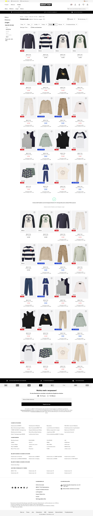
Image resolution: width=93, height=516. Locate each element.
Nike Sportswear (14, 440)
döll (65, 440)
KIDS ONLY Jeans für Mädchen (71, 425)
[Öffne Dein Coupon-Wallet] (71, 5)
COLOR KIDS (49, 440)
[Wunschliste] (83, 5)
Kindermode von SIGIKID (52, 458)
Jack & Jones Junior (33, 444)
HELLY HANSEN (14, 446)
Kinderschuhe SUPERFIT (16, 425)
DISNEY (12, 442)
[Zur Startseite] (19, 482)
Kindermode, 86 (50, 473)
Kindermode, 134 (68, 470)
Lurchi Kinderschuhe (51, 446)
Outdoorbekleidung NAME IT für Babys (55, 434)
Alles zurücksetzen (37, 27)
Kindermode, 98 (50, 470)
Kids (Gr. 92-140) (33, 16)
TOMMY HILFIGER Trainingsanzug (18, 430)
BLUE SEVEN (31, 440)
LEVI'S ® (30, 442)
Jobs (33, 512)
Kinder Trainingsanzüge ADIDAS (18, 434)
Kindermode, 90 (68, 473)
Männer (13, 4)
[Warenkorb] (87, 5)
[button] (71, 19)
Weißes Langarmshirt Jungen (53, 430)
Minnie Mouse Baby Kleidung (35, 432)
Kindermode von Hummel (16, 456)
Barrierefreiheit (59, 512)
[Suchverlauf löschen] (87, 8)
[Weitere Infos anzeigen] (28, 61)
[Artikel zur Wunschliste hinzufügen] (34, 33)
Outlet (8, 1)
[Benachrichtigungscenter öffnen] (79, 4)
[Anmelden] (75, 5)
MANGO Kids (67, 446)
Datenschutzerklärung (26, 410)
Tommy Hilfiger (14, 444)
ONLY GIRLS (49, 444)
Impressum (50, 512)
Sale (28, 24)
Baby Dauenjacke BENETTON (35, 427)
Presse (27, 512)
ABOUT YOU (42, 16)
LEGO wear (67, 444)
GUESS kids (67, 442)
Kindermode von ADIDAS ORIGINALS (19, 458)
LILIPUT (30, 446)
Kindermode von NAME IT (34, 456)
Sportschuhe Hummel (69, 432)
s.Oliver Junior (68, 448)
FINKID (48, 442)
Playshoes (31, 448)
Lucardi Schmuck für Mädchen (53, 427)
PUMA (48, 448)
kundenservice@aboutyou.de (37, 411)
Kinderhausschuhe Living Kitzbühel (72, 427)
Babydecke (49, 425)
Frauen (6, 4)
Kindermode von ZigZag (34, 458)
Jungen (26, 16)
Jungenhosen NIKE (51, 432)
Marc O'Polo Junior (15, 448)
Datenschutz (39, 512)
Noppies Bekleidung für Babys (35, 430)
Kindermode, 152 (14, 473)
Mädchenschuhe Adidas (16, 432)
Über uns (22, 512)
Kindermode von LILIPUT (70, 456)
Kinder (19, 4)
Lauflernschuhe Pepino (34, 434)
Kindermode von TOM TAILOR (71, 458)
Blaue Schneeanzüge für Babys (18, 427)
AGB (45, 512)
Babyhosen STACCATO (70, 430)
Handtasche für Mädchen (34, 425)
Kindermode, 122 (32, 470)
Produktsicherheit (69, 512)
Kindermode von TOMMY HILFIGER (54, 456)
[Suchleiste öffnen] (68, 9)
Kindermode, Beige (15, 464)
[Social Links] (12, 488)
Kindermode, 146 (32, 473)
